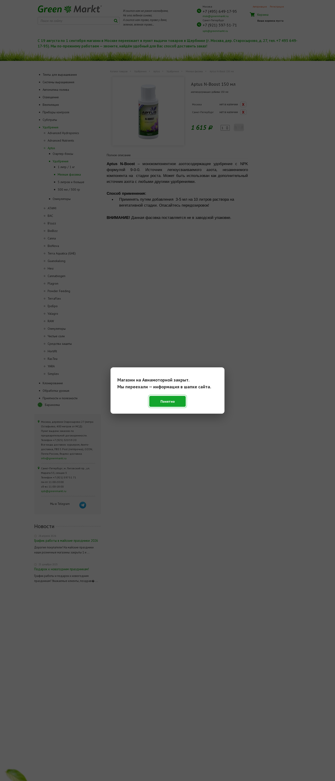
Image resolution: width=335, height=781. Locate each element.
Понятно (167, 401)
